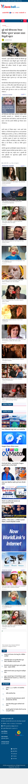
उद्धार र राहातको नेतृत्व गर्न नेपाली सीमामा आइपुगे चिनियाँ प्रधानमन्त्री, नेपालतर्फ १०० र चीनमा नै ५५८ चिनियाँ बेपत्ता (15, 678)
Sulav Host (17, 767)
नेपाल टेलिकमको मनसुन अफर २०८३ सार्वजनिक (13, 429)
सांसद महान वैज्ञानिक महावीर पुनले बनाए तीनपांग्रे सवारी (13, 483)
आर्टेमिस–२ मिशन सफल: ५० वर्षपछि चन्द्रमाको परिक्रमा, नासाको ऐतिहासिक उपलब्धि (13, 521)
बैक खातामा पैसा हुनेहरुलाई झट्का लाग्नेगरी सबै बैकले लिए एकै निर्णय (15, 699)
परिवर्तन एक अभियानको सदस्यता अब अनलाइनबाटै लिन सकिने (11, 502)
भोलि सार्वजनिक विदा (10, 693)
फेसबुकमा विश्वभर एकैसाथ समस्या (10, 446)
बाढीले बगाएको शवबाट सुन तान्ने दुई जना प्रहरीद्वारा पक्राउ (15, 671)
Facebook (14, 754)
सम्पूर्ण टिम (15, 749)
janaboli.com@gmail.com (12, 726)
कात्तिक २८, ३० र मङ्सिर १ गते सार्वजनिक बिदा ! (15, 688)
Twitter (15, 756)
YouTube (15, 759)
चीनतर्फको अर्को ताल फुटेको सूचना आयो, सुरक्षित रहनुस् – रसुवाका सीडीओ (15, 666)
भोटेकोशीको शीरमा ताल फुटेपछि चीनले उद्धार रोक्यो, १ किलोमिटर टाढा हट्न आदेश (14, 661)
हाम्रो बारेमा (14, 751)
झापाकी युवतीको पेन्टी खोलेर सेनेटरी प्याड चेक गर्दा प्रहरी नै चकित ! (16, 710)
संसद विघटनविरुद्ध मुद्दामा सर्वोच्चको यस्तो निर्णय (15, 704)
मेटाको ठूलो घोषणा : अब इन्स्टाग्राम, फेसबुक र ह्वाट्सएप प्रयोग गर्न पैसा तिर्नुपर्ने (13, 464)
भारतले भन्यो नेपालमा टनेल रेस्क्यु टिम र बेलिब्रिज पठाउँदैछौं (14, 655)
